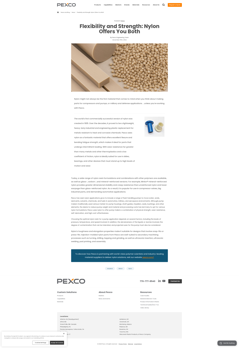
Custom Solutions (67, 292)
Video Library (144, 308)
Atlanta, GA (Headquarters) (69, 319)
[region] (34, 339)
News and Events (104, 299)
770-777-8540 (147, 281)
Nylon (130, 268)
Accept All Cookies (57, 343)
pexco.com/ (148, 257)
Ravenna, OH (124, 329)
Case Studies (144, 296)
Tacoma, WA (124, 332)
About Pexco (105, 292)
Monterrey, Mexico (126, 324)
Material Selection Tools (148, 299)
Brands (126, 5)
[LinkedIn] (159, 281)
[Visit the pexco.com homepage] (66, 4)
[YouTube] (163, 281)
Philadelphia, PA (65, 327)
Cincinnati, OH (124, 322)
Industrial (110, 268)
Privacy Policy (123, 344)
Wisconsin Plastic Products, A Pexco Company (135, 334)
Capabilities (108, 5)
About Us (156, 5)
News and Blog (65, 12)
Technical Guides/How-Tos (149, 305)
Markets (118, 5)
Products (97, 5)
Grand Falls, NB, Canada (68, 324)
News (73, 12)
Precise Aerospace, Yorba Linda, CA (72, 329)
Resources (146, 5)
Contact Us (175, 281)
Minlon (121, 268)
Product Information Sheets (149, 302)
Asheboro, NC (124, 319)
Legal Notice (138, 344)
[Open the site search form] (163, 5)
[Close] (64, 334)
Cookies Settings (40, 343)
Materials (135, 5)
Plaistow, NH (124, 327)
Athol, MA (63, 322)
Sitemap (130, 344)
